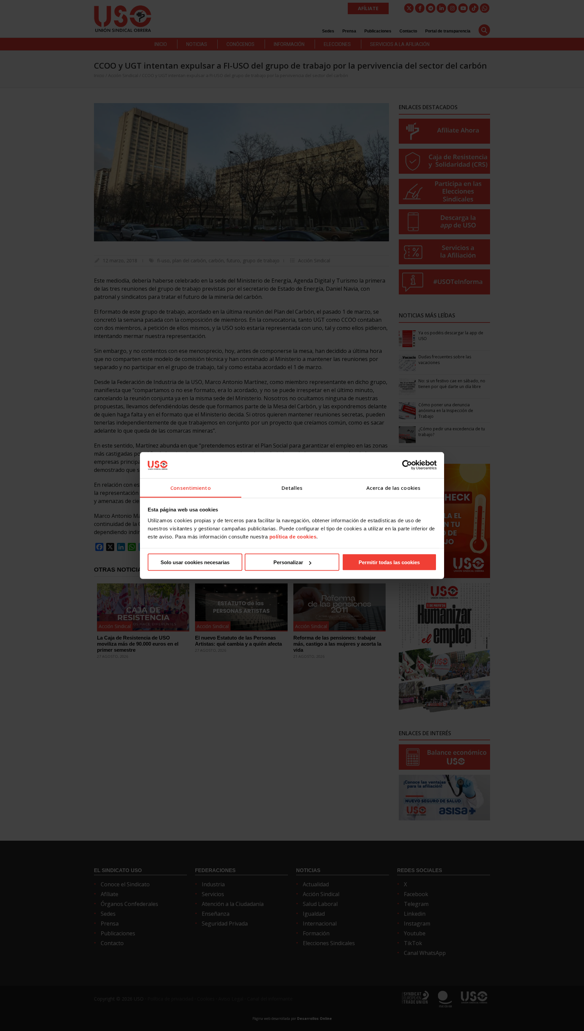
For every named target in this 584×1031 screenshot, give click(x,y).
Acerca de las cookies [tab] (393, 487)
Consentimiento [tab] (190, 487)
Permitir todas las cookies (389, 562)
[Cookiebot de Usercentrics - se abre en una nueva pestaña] (407, 465)
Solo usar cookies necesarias (195, 562)
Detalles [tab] (292, 487)
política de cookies (293, 536)
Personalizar (288, 562)
